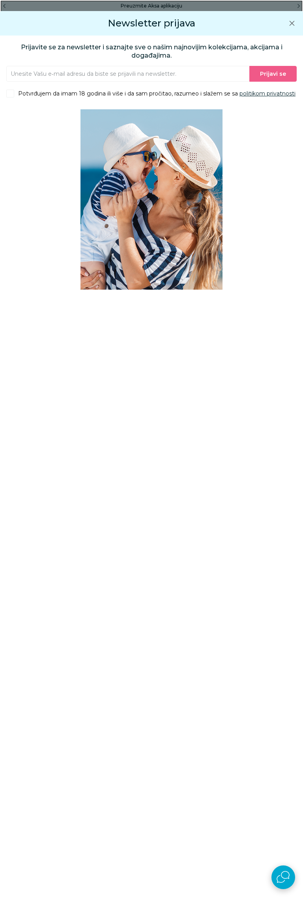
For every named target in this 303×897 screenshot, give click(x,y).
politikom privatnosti (267, 93)
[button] (292, 23)
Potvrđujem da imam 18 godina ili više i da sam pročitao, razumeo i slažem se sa (157, 93)
